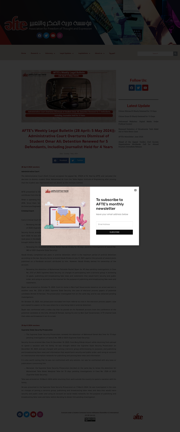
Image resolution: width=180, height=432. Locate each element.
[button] (135, 190)
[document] (90, 216)
